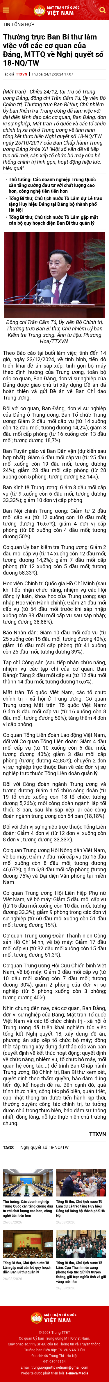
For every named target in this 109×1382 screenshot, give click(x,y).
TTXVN (21, 74)
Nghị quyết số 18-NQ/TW (44, 1147)
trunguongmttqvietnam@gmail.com (59, 1367)
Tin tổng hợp (18, 24)
